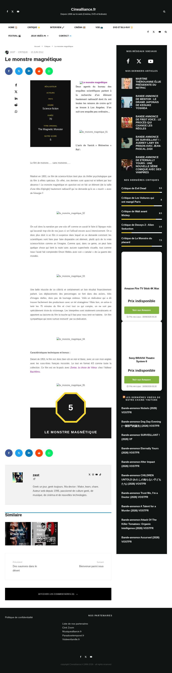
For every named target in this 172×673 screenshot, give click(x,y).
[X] (12, 11)
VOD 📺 (99, 27)
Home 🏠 (12, 27)
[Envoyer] (39, 71)
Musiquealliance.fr (72, 631)
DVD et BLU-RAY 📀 (123, 27)
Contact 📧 (65, 36)
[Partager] (9, 71)
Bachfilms (35, 372)
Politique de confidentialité (19, 617)
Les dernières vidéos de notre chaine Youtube (143, 398)
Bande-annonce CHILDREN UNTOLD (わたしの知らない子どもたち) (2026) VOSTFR (141, 479)
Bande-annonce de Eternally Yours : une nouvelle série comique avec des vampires (148, 165)
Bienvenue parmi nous (91, 564)
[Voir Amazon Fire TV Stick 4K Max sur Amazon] (141, 269)
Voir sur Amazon (141, 310)
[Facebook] (7, 11)
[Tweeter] (19, 71)
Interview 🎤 (57, 27)
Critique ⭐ (34, 27)
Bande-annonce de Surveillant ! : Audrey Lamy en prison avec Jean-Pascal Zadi (148, 142)
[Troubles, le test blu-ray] (18, 534)
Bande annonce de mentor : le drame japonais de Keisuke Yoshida (147, 102)
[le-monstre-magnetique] (93, 82)
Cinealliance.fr (83, 9)
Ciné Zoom (68, 627)
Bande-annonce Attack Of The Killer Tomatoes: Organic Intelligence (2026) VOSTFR (139, 524)
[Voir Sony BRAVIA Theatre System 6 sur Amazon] (141, 338)
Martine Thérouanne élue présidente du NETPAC (148, 83)
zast (12, 52)
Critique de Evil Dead (133, 188)
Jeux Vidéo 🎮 (38, 36)
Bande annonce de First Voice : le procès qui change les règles (148, 122)
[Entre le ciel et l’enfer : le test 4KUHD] (45, 534)
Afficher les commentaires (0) (56, 594)
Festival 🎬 (14, 36)
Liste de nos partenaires (75, 623)
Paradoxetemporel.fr (73, 635)
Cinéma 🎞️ (79, 27)
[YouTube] (18, 11)
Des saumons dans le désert (25, 566)
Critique (23, 52)
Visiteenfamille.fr (71, 639)
